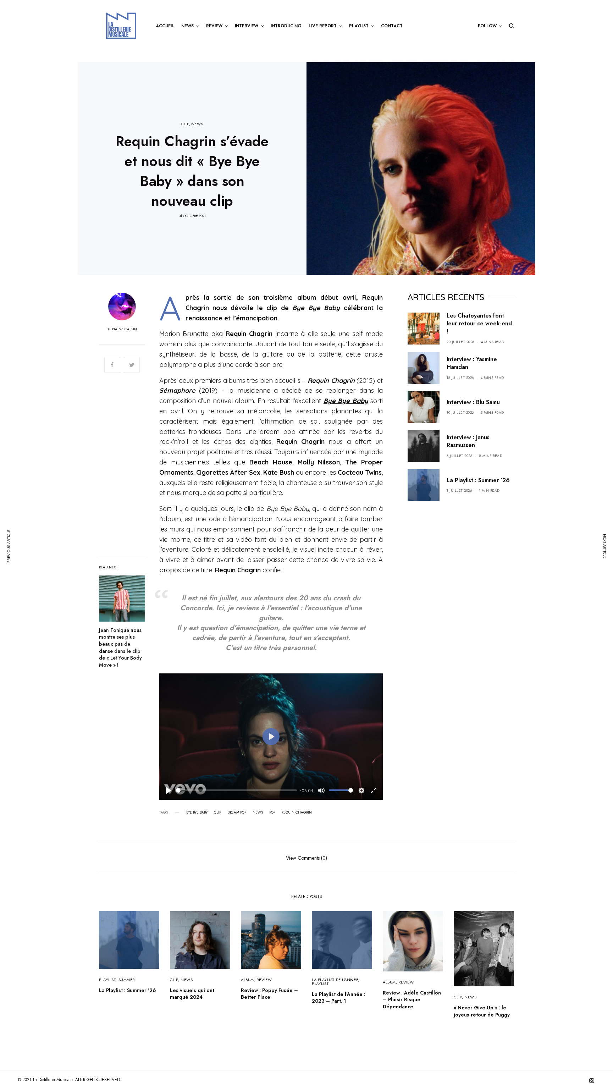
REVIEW (264, 979)
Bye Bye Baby (197, 812)
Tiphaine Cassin (122, 329)
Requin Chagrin (297, 812)
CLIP (185, 124)
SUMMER (126, 979)
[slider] (236, 790)
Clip (217, 812)
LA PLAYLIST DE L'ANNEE (335, 979)
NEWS (197, 124)
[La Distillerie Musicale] (121, 26)
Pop (272, 812)
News (258, 812)
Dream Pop (236, 812)
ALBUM (247, 979)
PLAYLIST (107, 979)
